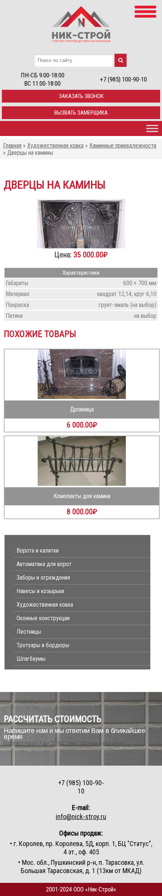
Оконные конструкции (43, 618)
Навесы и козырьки (40, 591)
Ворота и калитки (38, 550)
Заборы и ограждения (43, 577)
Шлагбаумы (31, 658)
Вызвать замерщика (81, 112)
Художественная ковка (45, 604)
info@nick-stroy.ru (81, 816)
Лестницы (29, 631)
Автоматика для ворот (44, 564)
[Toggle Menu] (152, 128)
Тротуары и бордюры (43, 645)
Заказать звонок (81, 96)
